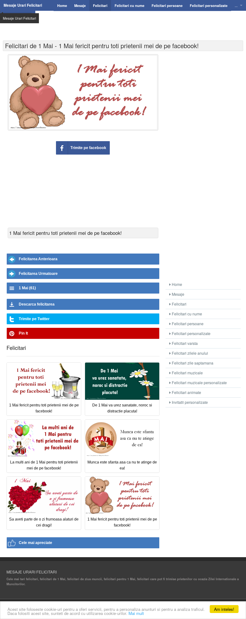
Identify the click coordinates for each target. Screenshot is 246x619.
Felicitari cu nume (186, 314)
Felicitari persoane (187, 323)
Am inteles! (224, 609)
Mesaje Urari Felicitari (23, 5)
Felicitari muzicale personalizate (199, 382)
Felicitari (178, 304)
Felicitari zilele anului (189, 353)
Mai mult (136, 613)
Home (176, 284)
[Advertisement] (138, 23)
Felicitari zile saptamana (192, 363)
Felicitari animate (186, 392)
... (236, 5)
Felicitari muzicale (187, 373)
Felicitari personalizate (190, 333)
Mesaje (177, 294)
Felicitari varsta (184, 343)
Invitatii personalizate (189, 402)
